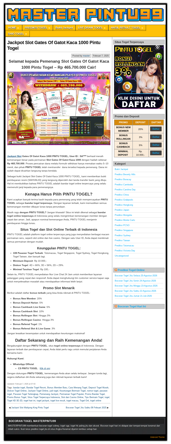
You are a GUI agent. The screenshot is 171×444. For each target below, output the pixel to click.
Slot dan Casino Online (72, 397)
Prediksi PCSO (122, 225)
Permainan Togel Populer (72, 394)
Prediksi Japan (122, 210)
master (86, 55)
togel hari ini (29, 400)
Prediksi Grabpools (124, 199)
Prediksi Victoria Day (125, 250)
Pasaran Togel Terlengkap (25, 394)
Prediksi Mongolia (123, 215)
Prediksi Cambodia (124, 184)
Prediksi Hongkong (124, 205)
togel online (95, 400)
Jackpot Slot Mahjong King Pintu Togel (30, 407)
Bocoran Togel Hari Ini (132, 306)
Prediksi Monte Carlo (125, 220)
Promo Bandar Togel (95, 394)
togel (107, 397)
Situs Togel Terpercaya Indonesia (44, 397)
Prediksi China (122, 195)
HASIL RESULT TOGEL (125, 27)
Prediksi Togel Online (131, 270)
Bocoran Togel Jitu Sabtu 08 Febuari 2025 (86, 407)
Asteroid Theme (157, 437)
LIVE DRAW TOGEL (90, 27)
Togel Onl (84, 400)
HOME (12, 27)
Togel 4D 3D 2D (14, 400)
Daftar (155, 129)
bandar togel (19, 387)
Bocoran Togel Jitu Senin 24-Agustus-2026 (135, 281)
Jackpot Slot (14, 156)
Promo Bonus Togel (16, 397)
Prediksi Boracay (123, 179)
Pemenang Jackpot (49, 394)
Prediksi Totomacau (124, 245)
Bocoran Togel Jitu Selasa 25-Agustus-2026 (136, 275)
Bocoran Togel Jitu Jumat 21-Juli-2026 (133, 296)
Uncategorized (122, 255)
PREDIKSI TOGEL (36, 27)
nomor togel (92, 391)
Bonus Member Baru (57, 387)
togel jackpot (43, 400)
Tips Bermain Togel (94, 397)
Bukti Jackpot (64, 27)
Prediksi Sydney (123, 235)
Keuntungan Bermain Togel (73, 391)
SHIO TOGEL (16, 33)
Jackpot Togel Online (38, 391)
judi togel (54, 391)
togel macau (72, 400)
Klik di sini (45, 368)
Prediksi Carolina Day (125, 189)
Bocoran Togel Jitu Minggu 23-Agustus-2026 (136, 285)
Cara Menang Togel (77, 387)
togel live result (57, 400)
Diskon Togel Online (17, 391)
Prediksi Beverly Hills (125, 174)
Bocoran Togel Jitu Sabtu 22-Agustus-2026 (135, 291)
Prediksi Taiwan (122, 240)
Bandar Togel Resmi (36, 387)
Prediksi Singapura (124, 230)
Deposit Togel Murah (98, 387)
